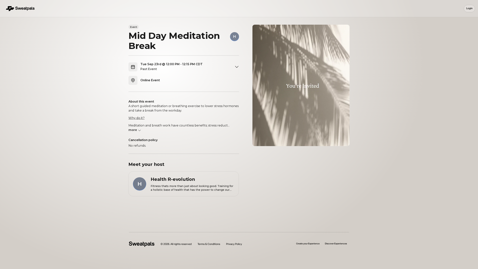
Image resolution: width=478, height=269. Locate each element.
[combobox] (189, 66)
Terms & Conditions (209, 244)
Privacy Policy (234, 244)
